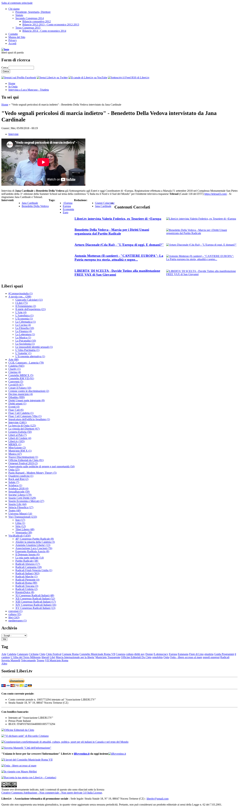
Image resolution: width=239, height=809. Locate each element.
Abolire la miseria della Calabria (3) (35, 541)
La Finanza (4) (23, 331)
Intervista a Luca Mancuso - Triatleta (28, 89)
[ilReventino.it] (117, 753)
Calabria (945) (16, 365)
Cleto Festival (53, 654)
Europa (67, 206)
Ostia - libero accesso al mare (186, 657)
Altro (4, 663)
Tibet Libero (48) (24, 529)
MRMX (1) (14, 444)
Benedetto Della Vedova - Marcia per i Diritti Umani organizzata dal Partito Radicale (112, 231)
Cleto (42, 654)
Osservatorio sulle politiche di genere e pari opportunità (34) (41, 466)
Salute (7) (13, 482)
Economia (68, 209)
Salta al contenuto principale (17, 2)
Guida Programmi (224, 654)
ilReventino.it (82, 753)
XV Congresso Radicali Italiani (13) (35, 607)
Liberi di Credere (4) (19, 438)
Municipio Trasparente (107, 657)
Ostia (166, 657)
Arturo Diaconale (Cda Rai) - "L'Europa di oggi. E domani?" (119, 245)
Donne (149, 654)
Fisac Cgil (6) (15, 409)
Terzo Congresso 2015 (27, 27)
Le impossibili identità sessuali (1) (34, 346)
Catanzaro (22, 654)
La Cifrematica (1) (25, 321)
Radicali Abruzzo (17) (27, 563)
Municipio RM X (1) (19, 450)
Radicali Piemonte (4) (27, 579)
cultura (129, 654)
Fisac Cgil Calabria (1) (20, 412)
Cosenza (120, 654)
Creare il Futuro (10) (19, 387)
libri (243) (13, 617)
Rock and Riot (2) (18, 479)
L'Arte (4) (20, 312)
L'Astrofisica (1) (24, 315)
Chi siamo (14, 8)
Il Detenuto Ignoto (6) (27, 554)
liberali (45, 657)
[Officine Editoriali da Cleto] (17, 729)
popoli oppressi (211, 657)
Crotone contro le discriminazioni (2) (28, 390)
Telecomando (28, 660)
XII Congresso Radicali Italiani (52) (35, 598)
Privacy (12, 40)
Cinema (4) (14, 372)
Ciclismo (34, 654)
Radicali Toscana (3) (26, 585)
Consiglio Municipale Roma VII (97, 654)
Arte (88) (13, 359)
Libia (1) (20, 523)
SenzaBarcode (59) (19, 491)
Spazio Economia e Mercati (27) (26, 501)
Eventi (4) (13, 406)
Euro (65, 212)
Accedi (12, 43)
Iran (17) (20, 519)
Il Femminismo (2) (25, 306)
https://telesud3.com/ (215, 193)
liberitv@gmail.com (157, 798)
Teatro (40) (14, 510)
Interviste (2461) (17, 422)
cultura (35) (14, 614)
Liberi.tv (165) (16, 441)
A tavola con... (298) (19, 296)
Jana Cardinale (30, 202)
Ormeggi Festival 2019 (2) (23, 463)
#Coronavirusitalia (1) (20, 293)
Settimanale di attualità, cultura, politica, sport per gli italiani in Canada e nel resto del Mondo (77, 741)
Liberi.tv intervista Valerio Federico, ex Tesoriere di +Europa (118, 219)
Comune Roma (70, 654)
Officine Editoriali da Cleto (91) (26, 460)
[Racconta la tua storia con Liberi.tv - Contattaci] (28, 777)
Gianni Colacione (104, 202)
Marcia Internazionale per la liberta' (75, 657)
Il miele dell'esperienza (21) (30, 309)
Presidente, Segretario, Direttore (33, 11)
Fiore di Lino (196, 654)
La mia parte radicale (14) (29, 557)
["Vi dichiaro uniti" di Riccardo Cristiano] (25, 735)
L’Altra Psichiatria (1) (27, 350)
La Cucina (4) (23, 324)
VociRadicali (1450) (19, 535)
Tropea (40, 660)
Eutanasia (183, 654)
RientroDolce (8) (24, 592)
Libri (52, 657)
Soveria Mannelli (10, 660)
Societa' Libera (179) (19, 494)
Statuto (19, 15)
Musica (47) (15, 453)
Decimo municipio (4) (20, 394)
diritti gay (139, 654)
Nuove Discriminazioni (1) (23, 457)
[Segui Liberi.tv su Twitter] (52, 77)
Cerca (5, 67)
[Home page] (5, 49)
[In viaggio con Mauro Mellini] (19, 771)
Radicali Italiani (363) (27, 573)
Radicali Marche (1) (26, 576)
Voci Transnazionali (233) (22, 516)
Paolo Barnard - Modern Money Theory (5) (32, 472)
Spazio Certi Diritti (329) (22, 497)
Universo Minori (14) (20, 513)
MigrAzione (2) (17, 447)
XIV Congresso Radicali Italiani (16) (35, 604)
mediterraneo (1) (17, 620)
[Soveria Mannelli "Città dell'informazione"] (26, 747)
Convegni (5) (15, 381)
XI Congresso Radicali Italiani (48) (34, 595)
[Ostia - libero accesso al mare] (18, 765)
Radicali (224, 657)
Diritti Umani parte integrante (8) (26, 400)
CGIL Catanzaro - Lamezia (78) (26, 362)
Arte (3, 654)
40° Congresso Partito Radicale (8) (34, 538)
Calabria (11, 654)
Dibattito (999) (16, 397)
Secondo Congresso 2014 (29, 18)
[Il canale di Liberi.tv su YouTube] (87, 77)
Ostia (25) (13, 469)
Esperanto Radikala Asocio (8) (32, 551)
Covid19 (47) (15, 384)
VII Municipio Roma (56, 660)
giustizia (208, 654)
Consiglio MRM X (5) (20, 375)
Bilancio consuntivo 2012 (36, 21)
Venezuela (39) (23, 532)
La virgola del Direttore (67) (24, 428)
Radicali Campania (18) (28, 567)
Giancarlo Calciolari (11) (29, 299)
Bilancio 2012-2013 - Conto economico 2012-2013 (50, 24)
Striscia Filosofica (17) (20, 507)
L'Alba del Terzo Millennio (26, 657)
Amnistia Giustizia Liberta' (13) (32, 545)
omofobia (157, 657)
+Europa (67, 202)
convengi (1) (15, 611)
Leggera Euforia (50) (20, 431)
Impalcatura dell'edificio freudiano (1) (29, 419)
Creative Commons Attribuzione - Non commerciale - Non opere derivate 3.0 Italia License (51, 792)
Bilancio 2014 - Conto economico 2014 (44, 30)
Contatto (13, 33)
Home (11, 83)
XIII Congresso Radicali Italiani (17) (35, 601)
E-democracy (161, 654)
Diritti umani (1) (17, 403)
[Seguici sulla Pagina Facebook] (18, 77)
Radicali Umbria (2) (26, 589)
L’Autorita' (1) (23, 353)
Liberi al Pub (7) (17, 435)
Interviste (13, 134)
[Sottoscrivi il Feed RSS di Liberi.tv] (128, 77)
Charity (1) (14, 368)
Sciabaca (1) (15, 485)
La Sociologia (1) (25, 343)
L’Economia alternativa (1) (30, 356)
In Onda (12, 86)
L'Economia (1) (24, 318)
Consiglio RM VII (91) (21, 378)
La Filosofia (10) (24, 328)
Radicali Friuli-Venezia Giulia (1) (33, 570)
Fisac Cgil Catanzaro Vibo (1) (24, 416)
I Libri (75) (21, 302)
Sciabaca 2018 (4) (18, 488)
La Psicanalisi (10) (25, 340)
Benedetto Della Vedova (35, 206)
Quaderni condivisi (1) (20, 475)
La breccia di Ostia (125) (22, 425)
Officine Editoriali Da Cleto (136, 657)
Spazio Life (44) (17, 504)
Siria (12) (20, 526)
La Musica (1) (23, 337)
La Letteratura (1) (25, 334)
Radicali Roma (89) (26, 582)
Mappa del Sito (16, 37)
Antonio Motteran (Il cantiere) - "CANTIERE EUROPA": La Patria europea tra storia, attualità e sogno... (119, 257)
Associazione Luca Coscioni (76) (33, 548)
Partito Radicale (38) (26, 560)
